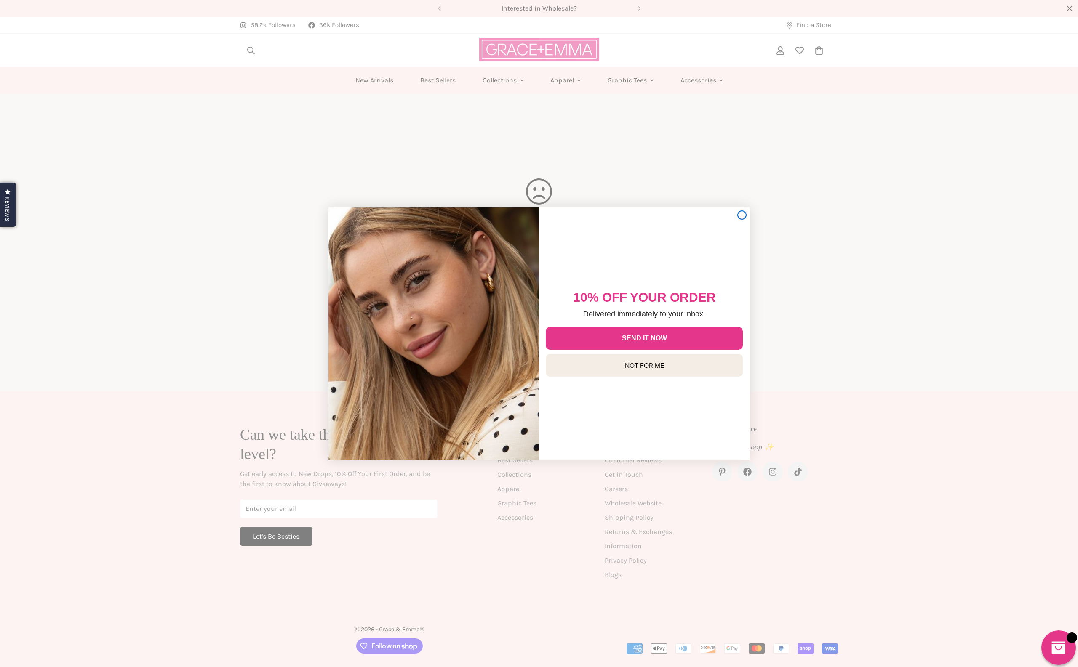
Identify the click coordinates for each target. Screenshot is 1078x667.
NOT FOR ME (644, 365)
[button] (8, 205)
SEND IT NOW (644, 338)
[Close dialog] (742, 215)
